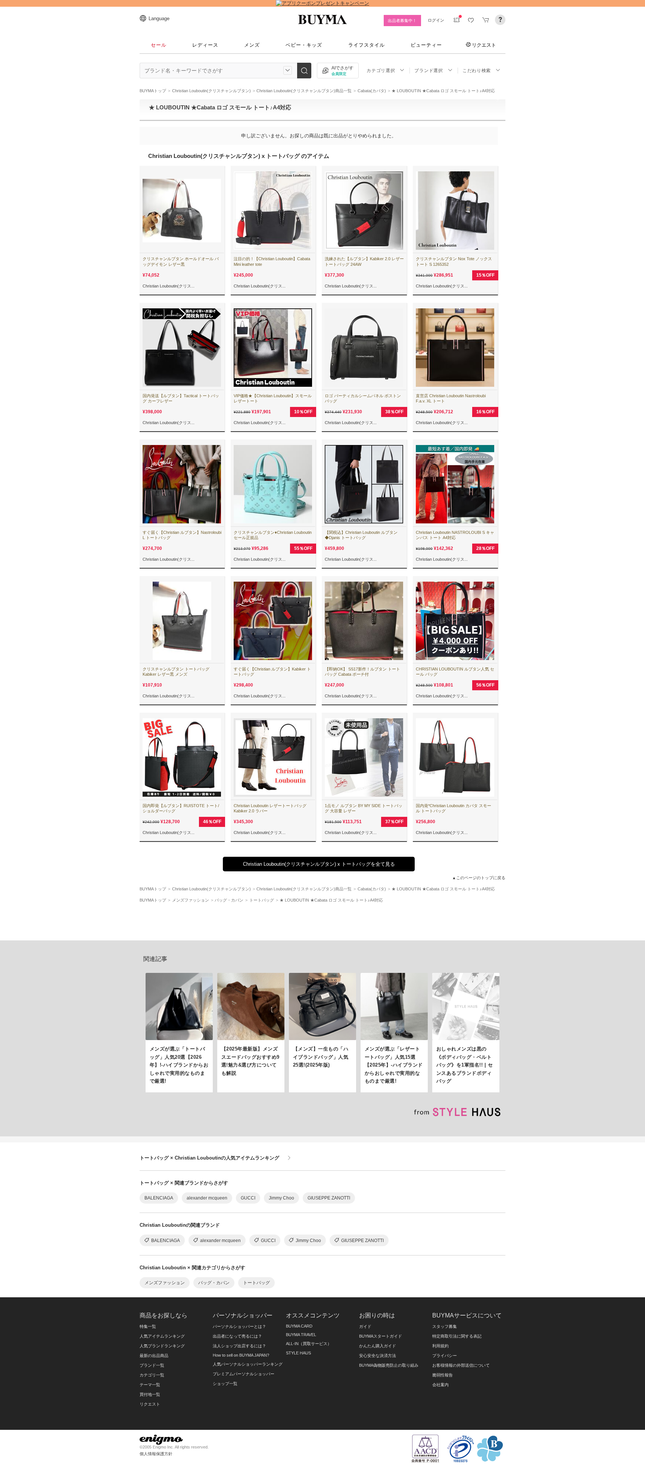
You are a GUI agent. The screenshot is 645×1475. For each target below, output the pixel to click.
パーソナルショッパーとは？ (239, 1326)
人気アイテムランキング (162, 1336)
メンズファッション (164, 1282)
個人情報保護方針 (156, 1453)
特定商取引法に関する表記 (457, 1336)
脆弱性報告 (442, 1375)
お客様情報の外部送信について (461, 1365)
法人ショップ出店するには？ (239, 1346)
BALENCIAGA (158, 1198)
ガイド (365, 1326)
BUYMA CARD (299, 1326)
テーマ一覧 (150, 1384)
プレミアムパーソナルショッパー (243, 1374)
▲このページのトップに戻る (478, 877)
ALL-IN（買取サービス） (308, 1343)
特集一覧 (148, 1326)
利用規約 (440, 1346)
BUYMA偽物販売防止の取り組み (388, 1365)
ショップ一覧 (225, 1383)
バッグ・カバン (214, 1282)
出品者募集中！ (402, 20)
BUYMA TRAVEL (301, 1334)
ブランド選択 (428, 70)
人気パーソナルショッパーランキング (248, 1364)
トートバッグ (256, 1282)
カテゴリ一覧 (152, 1375)
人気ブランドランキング (162, 1346)
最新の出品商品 (154, 1355)
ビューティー (426, 45)
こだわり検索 (476, 70)
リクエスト (484, 44)
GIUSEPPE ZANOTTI (329, 1198)
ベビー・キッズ (304, 45)
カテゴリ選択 (381, 70)
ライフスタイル (366, 45)
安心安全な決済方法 (377, 1355)
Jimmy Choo (281, 1198)
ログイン (436, 20)
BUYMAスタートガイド (380, 1336)
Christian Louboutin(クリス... (168, 286)
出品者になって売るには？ (237, 1336)
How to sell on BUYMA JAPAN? (241, 1355)
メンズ (252, 45)
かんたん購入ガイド (377, 1346)
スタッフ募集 (444, 1326)
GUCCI (248, 1198)
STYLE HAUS (298, 1353)
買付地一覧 (150, 1394)
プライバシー (444, 1355)
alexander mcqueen (207, 1198)
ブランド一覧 (152, 1365)
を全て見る (319, 864)
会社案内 (440, 1384)
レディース (205, 45)
